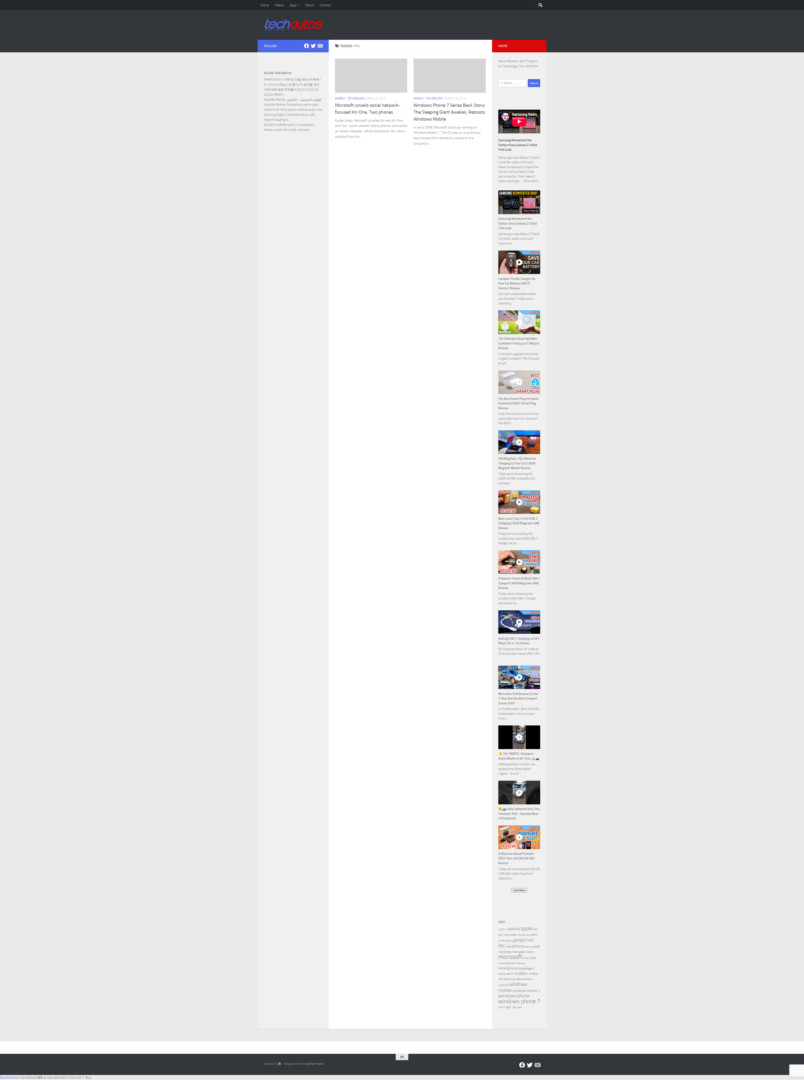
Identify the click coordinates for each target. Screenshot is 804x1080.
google (520, 939)
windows (527, 979)
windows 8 (503, 985)
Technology (356, 98)
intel (508, 946)
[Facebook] (306, 45)
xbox (519, 1007)
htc (501, 946)
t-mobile (519, 973)
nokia (533, 958)
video (518, 979)
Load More (519, 890)
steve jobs (504, 974)
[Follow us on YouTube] (319, 45)
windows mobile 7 (526, 991)
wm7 (501, 1007)
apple (527, 928)
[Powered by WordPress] (279, 1063)
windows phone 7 (519, 1001)
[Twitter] (313, 45)
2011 (504, 929)
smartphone (507, 968)
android (514, 928)
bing (506, 934)
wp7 (508, 1007)
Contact (325, 5)
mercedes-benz (523, 952)
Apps (293, 5)
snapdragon (526, 968)
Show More (531, 181)
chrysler (521, 934)
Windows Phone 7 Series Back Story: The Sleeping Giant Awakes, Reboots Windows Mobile (449, 112)
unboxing (509, 979)
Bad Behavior (9, 1077)
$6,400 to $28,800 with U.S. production (289, 125)
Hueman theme (314, 1063)
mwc (526, 958)
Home (264, 5)
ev (503, 940)
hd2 (530, 939)
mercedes (505, 952)
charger (513, 934)
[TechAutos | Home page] (294, 25)
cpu (528, 934)
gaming (509, 940)
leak (537, 946)
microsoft (510, 956)
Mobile (340, 98)
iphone (518, 946)
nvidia (501, 963)
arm (535, 929)
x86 (514, 1007)
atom (500, 934)
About (309, 5)
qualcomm (510, 963)
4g (499, 929)
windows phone (514, 996)
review (521, 963)
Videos (279, 5)
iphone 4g (529, 946)
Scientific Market (274, 100)
